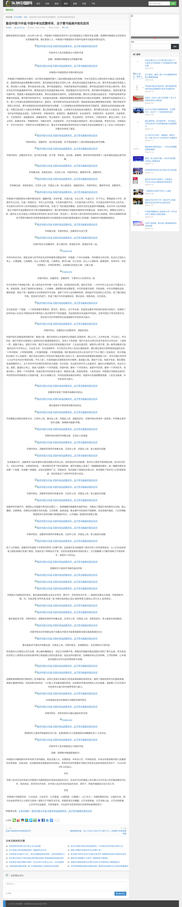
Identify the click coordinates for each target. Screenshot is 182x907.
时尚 (84, 3)
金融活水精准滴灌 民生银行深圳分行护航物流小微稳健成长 (95, 862)
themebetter (35, 904)
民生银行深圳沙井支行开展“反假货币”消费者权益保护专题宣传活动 (98, 854)
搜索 (132, 42)
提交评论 (121, 893)
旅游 (75, 3)
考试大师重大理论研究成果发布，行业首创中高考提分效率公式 (97, 846)
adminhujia (21, 27)
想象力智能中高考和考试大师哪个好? (86, 850)
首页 (38, 3)
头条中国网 (18, 3)
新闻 (56, 3)
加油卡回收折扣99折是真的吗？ (19, 830)
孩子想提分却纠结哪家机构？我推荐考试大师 (27, 850)
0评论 (66, 27)
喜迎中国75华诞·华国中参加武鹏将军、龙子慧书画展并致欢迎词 (47, 23)
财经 (66, 3)
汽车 (93, 3)
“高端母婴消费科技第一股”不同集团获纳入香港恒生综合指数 (34, 866)
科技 (47, 3)
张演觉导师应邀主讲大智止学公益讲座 (25, 846)
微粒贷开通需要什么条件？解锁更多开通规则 (89, 858)
